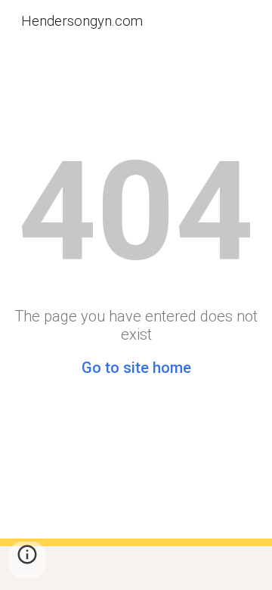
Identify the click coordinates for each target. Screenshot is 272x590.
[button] (27, 560)
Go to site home (136, 368)
